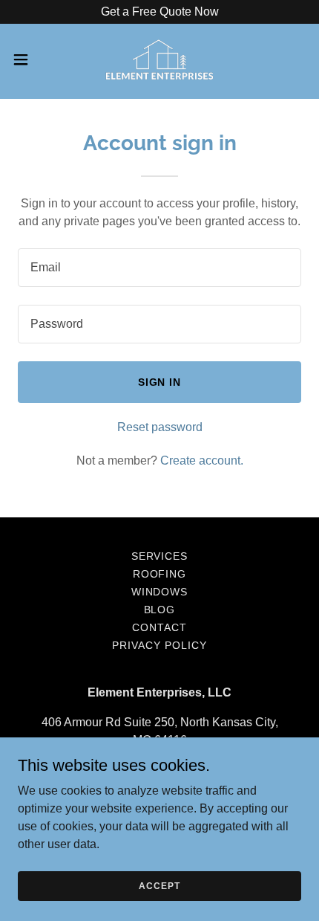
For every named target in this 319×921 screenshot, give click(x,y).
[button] (29, 59)
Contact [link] (159, 627)
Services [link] (159, 556)
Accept (159, 885)
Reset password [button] (160, 427)
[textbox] (159, 267)
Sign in (160, 382)
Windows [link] (159, 592)
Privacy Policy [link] (159, 645)
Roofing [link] (160, 574)
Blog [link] (160, 609)
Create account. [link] (201, 460)
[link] (160, 59)
